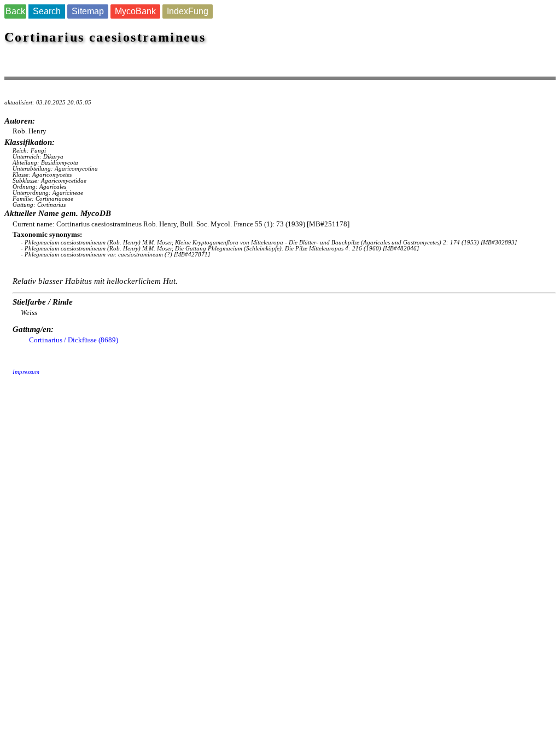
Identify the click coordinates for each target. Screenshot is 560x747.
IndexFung (187, 11)
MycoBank (135, 11)
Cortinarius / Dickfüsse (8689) (73, 340)
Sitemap (88, 11)
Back (15, 11)
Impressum (26, 372)
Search (47, 11)
